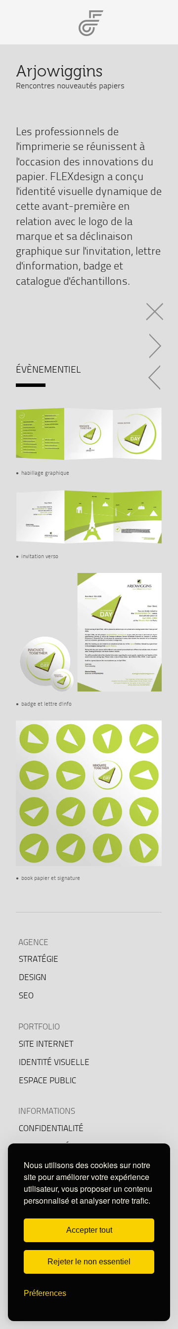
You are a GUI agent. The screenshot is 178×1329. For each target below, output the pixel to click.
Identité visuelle (54, 1061)
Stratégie (38, 958)
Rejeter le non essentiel (89, 1261)
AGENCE (33, 942)
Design (32, 977)
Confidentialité (51, 1128)
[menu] (89, 20)
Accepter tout (89, 1230)
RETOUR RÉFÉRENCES (155, 308)
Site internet (46, 1043)
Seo (26, 995)
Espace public (47, 1080)
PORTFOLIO (39, 1026)
